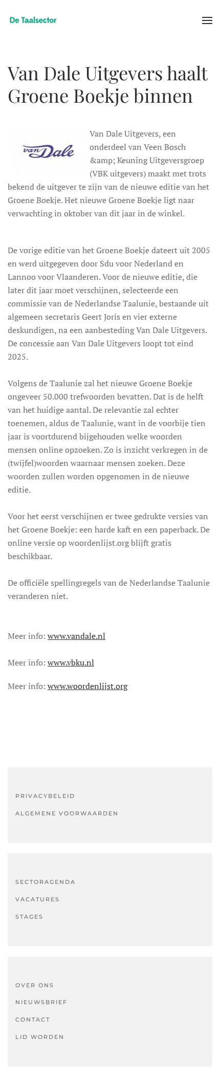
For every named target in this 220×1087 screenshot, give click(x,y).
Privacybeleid (45, 796)
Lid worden (39, 1036)
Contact (32, 1019)
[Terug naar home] (33, 20)
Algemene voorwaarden (67, 813)
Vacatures (37, 899)
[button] (207, 20)
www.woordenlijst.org (87, 686)
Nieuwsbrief (41, 1002)
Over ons (34, 985)
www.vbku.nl (71, 662)
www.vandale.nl (76, 635)
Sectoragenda (45, 881)
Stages (29, 916)
